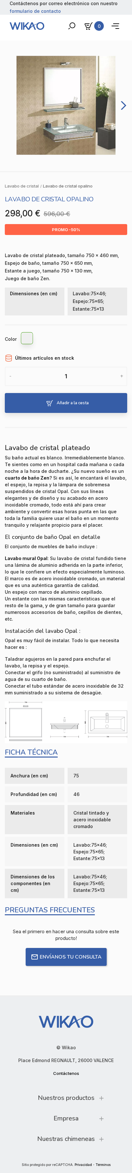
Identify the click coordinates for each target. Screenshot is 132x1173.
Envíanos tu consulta (71, 956)
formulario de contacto (35, 11)
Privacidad (83, 1165)
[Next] (122, 105)
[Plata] (27, 339)
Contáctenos (66, 1073)
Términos (103, 1165)
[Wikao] (27, 26)
